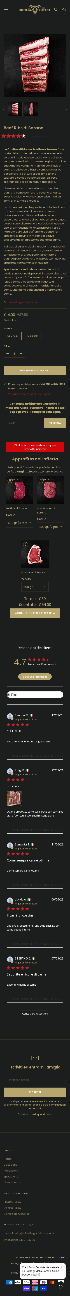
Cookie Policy (12, 1208)
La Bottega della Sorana (24, 302)
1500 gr (32, 336)
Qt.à (7, 346)
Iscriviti (35, 1092)
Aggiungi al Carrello (35, 370)
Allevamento (12, 1182)
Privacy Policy (12, 1202)
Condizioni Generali (16, 1214)
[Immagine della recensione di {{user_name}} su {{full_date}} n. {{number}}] (14, 798)
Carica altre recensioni (35, 1013)
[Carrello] (64, 9)
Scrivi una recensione (35, 676)
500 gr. (12, 336)
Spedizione (11, 1176)
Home (8, 1159)
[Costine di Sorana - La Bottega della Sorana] (15, 109)
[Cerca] (56, 9)
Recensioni (11, 1170)
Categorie (10, 1165)
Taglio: (11, 515)
